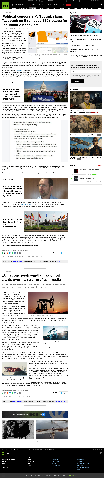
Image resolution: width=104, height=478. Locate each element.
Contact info (80, 465)
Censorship (31, 256)
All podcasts (99, 165)
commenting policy (17, 261)
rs (17, 449)
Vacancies (79, 469)
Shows (92, 8)
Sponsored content (56, 465)
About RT (79, 461)
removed (19, 70)
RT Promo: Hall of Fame (83, 463)
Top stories (73, 13)
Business (41, 8)
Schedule (54, 463)
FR (14, 0)
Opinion (76, 8)
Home (4, 12)
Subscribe (77, 81)
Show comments (35, 267)
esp (6, 449)
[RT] (30, 1)
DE (11, 0)
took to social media (26, 204)
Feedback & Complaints (83, 467)
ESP (6, 0)
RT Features (61, 8)
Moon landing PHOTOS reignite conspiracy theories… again (15, 439)
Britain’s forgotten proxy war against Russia (83, 135)
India (47, 8)
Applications (55, 459)
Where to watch (56, 461)
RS (16, 0)
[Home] (5, 5)
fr (14, 449)
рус (9, 449)
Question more (18, 5)
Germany (18, 396)
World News (33, 8)
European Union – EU (8, 396)
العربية (3, 0)
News (3, 457)
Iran (24, 396)
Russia (31, 396)
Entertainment (84, 8)
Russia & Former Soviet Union (19, 8)
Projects (100, 8)
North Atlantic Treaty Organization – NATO (14, 256)
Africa (53, 8)
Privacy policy (80, 459)
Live (53, 457)
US (35, 396)
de (12, 449)
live (69, 4)
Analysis (69, 8)
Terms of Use (80, 457)
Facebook (39, 256)
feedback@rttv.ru (60, 261)
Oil (27, 396)
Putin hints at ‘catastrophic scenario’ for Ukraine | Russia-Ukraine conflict (48, 4)
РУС (9, 0)
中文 (19, 0)
